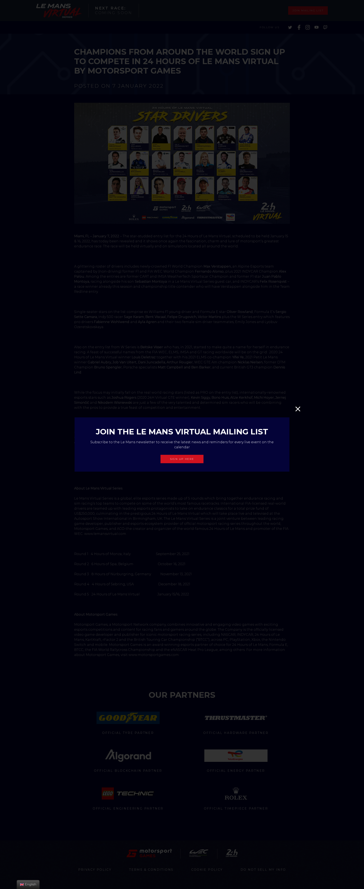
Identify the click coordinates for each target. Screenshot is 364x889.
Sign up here (182, 458)
